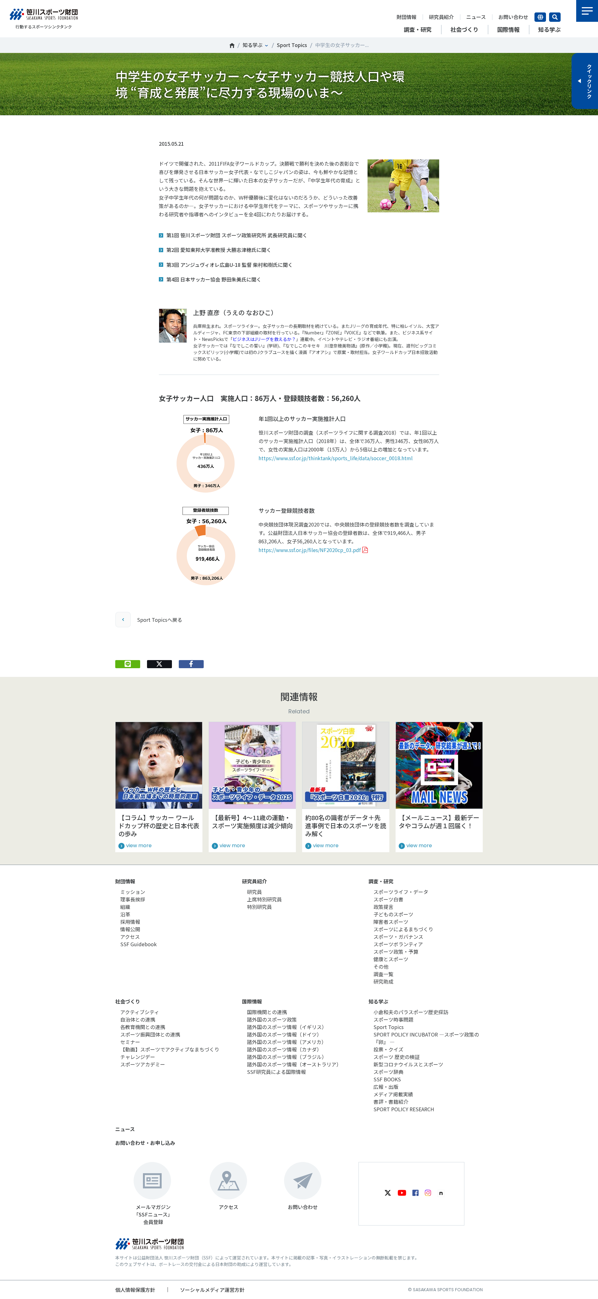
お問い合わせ (513, 17)
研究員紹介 (441, 17)
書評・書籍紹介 (390, 1101)
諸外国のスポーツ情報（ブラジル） (287, 1056)
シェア (191, 125)
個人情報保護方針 (135, 1289)
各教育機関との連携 (142, 1027)
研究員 (254, 891)
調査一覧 (383, 974)
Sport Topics (292, 45)
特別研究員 (259, 906)
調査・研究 (380, 881)
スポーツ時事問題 (393, 1019)
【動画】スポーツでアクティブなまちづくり (169, 1049)
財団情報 (406, 17)
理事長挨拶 (132, 899)
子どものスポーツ (393, 914)
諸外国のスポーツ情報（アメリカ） (286, 1042)
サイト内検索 (555, 17)
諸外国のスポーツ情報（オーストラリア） (294, 1064)
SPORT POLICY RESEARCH (403, 1109)
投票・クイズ (388, 1049)
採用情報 (130, 921)
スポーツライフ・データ (400, 891)
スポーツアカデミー (142, 1064)
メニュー (587, 11)
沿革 (125, 914)
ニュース (476, 17)
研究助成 (383, 981)
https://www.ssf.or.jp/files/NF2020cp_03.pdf (310, 550)
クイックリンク (589, 81)
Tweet (159, 125)
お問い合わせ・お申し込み (145, 1142)
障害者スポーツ (390, 921)
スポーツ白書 (388, 899)
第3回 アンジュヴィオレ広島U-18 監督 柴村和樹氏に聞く (229, 264)
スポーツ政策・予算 (395, 951)
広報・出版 (385, 1086)
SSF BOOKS (387, 1079)
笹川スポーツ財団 (232, 45)
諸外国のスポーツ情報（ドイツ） (284, 1034)
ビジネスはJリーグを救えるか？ (264, 339)
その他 (380, 966)
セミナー (130, 1042)
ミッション (132, 891)
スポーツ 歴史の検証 (396, 1056)
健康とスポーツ (390, 959)
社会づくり (127, 1001)
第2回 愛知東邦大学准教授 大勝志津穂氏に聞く (218, 249)
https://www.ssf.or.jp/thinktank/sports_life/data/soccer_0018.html (336, 458)
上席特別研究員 (264, 899)
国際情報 (252, 1001)
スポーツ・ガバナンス (398, 936)
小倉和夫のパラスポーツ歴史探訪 (410, 1012)
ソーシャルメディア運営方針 (212, 1289)
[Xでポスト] (159, 664)
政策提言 (383, 906)
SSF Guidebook (138, 944)
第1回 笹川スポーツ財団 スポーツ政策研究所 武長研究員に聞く (236, 235)
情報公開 (130, 929)
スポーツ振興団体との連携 (150, 1034)
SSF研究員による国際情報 (276, 1071)
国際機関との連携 (267, 1012)
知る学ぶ (253, 45)
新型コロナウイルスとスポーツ (408, 1064)
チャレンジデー (137, 1056)
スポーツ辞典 (388, 1071)
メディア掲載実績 (393, 1094)
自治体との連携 (137, 1019)
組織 (125, 906)
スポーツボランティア (398, 944)
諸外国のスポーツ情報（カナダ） (284, 1049)
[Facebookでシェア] (191, 664)
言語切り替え (540, 17)
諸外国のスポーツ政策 (272, 1019)
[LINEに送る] (127, 664)
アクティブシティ (139, 1012)
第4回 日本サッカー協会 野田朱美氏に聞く (213, 279)
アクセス (130, 936)
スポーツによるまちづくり (403, 929)
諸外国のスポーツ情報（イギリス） (287, 1027)
